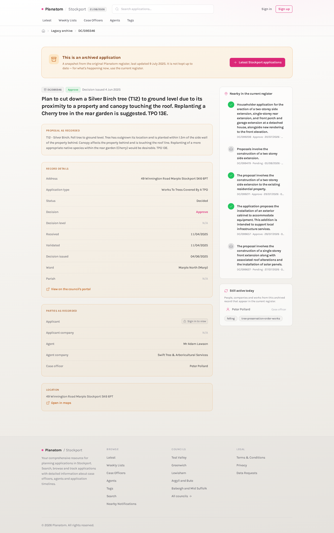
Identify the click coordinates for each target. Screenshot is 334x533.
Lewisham (179, 473)
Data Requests (247, 473)
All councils (180, 496)
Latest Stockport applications (260, 62)
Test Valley (179, 457)
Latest (46, 20)
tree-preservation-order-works (261, 318)
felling (231, 318)
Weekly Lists (68, 20)
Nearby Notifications (121, 504)
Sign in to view (196, 321)
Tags (130, 20)
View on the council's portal (71, 289)
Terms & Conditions (251, 457)
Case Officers (93, 20)
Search (111, 496)
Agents (115, 20)
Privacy (242, 465)
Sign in (267, 9)
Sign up (284, 9)
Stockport (77, 9)
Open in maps (61, 403)
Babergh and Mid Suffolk (189, 488)
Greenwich (179, 465)
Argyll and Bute (182, 481)
